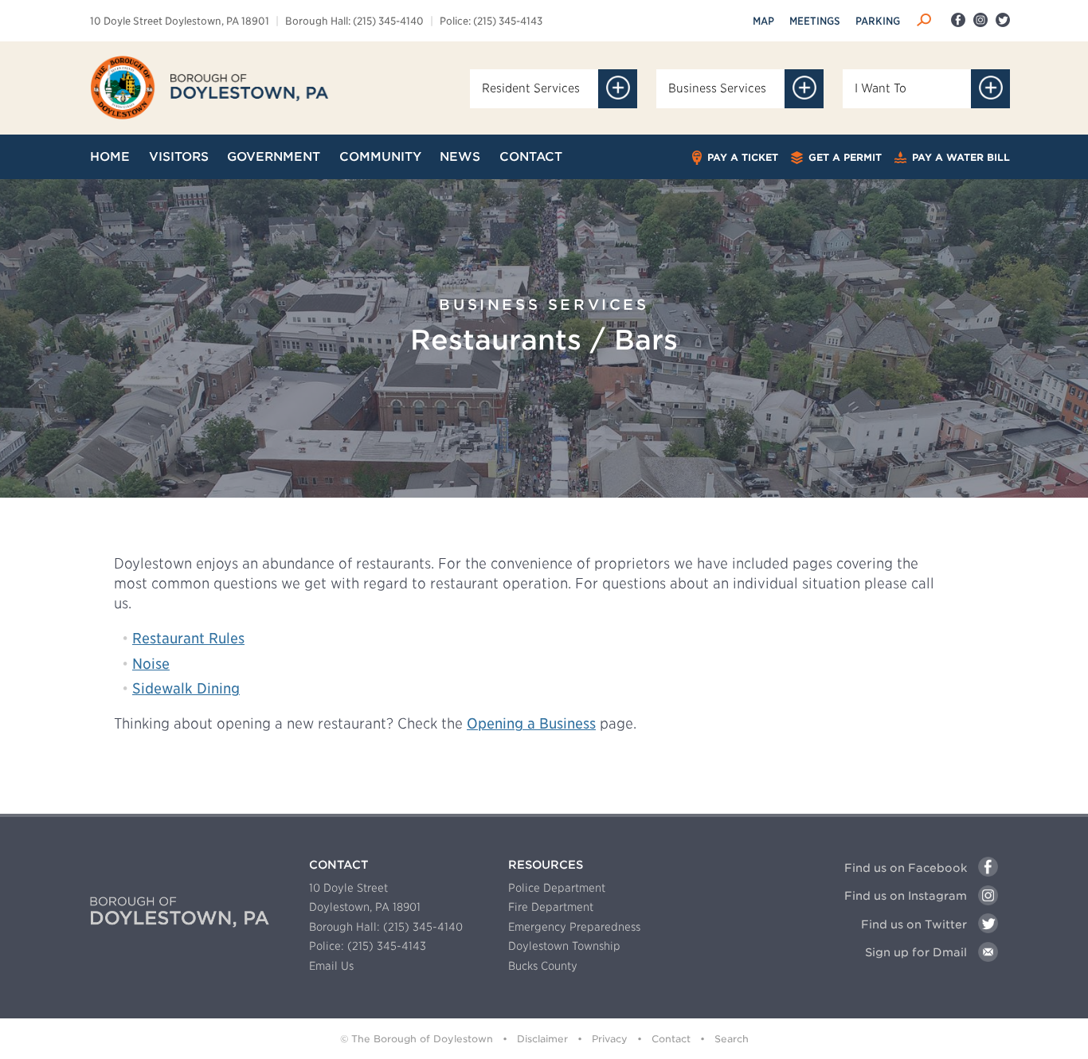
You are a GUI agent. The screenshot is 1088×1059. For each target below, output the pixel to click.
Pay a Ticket (741, 157)
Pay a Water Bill (959, 157)
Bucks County (542, 965)
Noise (151, 663)
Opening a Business (531, 723)
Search (731, 1039)
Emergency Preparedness (574, 926)
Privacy (610, 1039)
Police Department (556, 887)
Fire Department (550, 907)
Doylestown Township (564, 946)
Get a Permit (843, 157)
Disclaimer (542, 1039)
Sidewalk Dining (186, 688)
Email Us (331, 965)
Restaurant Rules (188, 638)
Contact (671, 1039)
